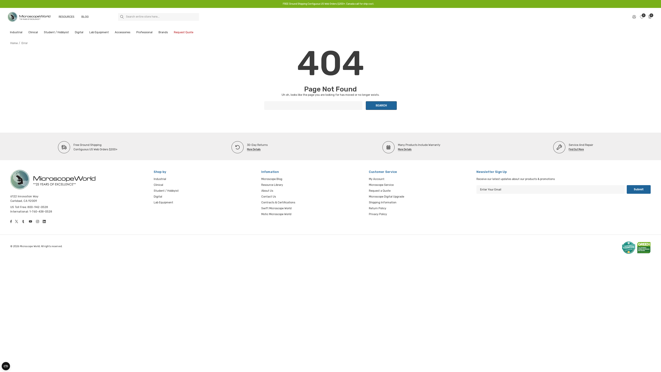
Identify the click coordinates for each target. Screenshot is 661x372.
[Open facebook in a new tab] (11, 221)
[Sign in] (634, 17)
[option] (88, 147)
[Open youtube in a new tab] (31, 221)
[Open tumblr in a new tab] (24, 221)
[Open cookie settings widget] (6, 366)
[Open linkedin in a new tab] (45, 221)
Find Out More (576, 149)
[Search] (122, 17)
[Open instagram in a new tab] (38, 221)
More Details (254, 149)
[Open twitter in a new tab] (17, 221)
